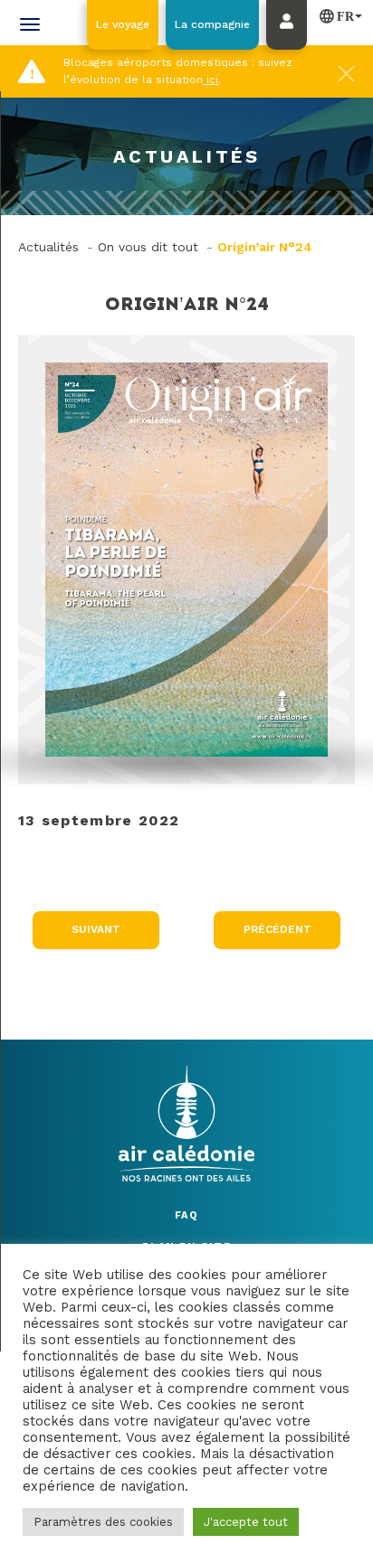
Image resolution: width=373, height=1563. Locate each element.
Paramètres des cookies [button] (103, 1522)
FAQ (186, 1215)
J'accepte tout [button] (246, 1522)
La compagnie (212, 24)
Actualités (48, 247)
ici (210, 79)
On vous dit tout (148, 247)
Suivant (96, 929)
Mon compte (291, 42)
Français (336, 15)
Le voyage (122, 24)
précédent (277, 929)
